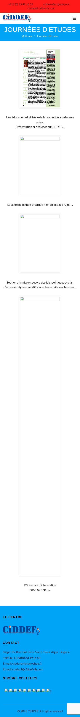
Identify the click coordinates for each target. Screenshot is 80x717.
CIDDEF (33, 711)
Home (28, 36)
